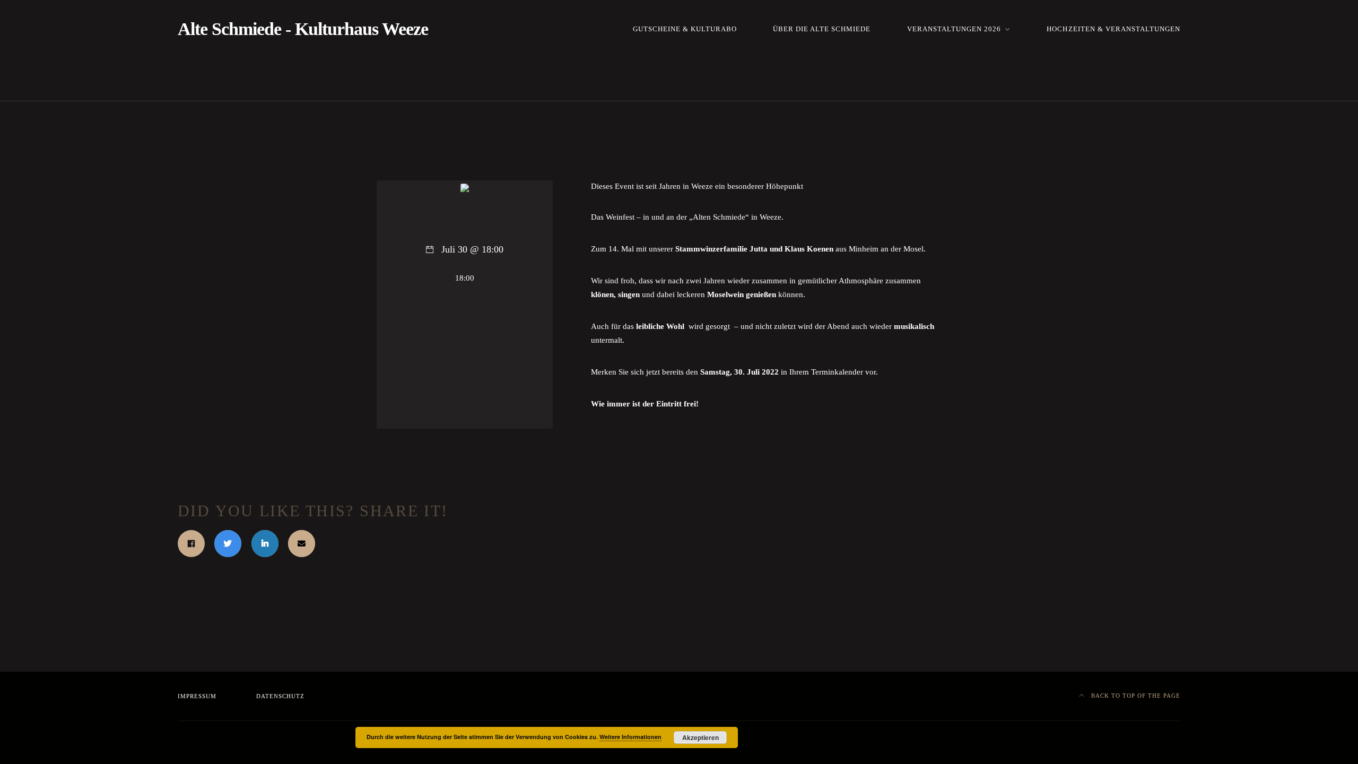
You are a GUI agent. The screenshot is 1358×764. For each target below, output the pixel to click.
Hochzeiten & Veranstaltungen (1113, 29)
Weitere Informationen (630, 737)
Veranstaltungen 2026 (954, 29)
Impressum (197, 696)
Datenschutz (280, 696)
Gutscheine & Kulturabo (685, 29)
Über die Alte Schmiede (821, 29)
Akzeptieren (700, 737)
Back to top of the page (1134, 695)
